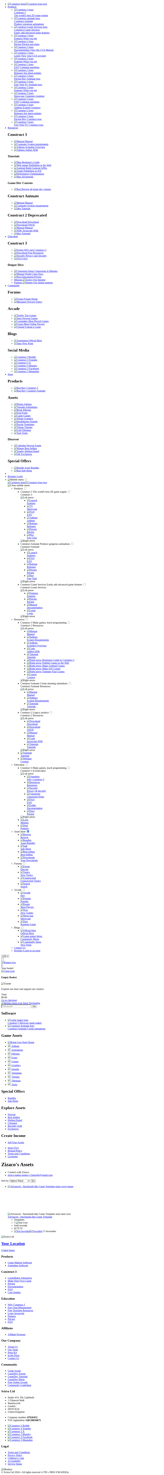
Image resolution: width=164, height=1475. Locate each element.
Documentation (15, 1286)
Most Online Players (34, 324)
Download (33, 222)
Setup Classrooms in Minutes (42, 271)
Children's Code (16, 1458)
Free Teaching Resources (20, 1310)
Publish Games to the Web (55, 663)
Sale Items (26, 470)
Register (12, 476)
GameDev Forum (16, 1373)
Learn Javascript (16, 1313)
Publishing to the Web (39, 165)
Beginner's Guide (30, 162)
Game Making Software (20, 1262)
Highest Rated (31, 451)
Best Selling (30, 448)
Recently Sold (15, 1126)
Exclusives (26, 454)
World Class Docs (33, 274)
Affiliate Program (16, 1334)
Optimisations (36, 173)
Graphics (28, 418)
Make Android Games (53, 665)
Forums (18, 863)
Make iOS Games (51, 668)
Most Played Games (38, 321)
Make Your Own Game (19, 1280)
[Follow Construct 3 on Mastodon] (26, 371)
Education (13, 236)
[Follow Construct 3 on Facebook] (26, 368)
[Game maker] (27, 482)
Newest (11, 1114)
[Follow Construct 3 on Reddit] (25, 357)
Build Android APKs (36, 168)
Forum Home (30, 299)
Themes (28, 427)
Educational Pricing (31, 277)
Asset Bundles (31, 467)
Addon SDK (31, 150)
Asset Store (20, 831)
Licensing (13, 1156)
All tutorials (27, 176)
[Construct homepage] (27, 4)
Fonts (24, 413)
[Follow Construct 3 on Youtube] (25, 360)
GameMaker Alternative (20, 1278)
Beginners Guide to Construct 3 (58, 660)
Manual (28, 141)
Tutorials (25, 208)
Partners (12, 1316)
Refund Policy (15, 1150)
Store (10, 374)
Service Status (15, 1464)
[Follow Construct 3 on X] (22, 362)
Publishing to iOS (32, 171)
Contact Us (19, 947)
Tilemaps (26, 430)
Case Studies (14, 1292)
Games (26, 415)
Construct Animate (45, 544)
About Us (13, 1346)
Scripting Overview (35, 147)
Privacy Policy (15, 1455)
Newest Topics (34, 301)
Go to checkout (9, 1000)
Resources (13, 127)
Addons (27, 404)
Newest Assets (33, 445)
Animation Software (18, 1265)
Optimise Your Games (53, 671)
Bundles (12, 1098)
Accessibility (14, 1461)
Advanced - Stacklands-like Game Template (30, 1216)
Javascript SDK (30, 230)
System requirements (37, 144)
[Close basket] (8, 971)
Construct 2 (34, 712)
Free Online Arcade (18, 1382)
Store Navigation (31, 1003)
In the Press (13, 1355)
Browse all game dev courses (36, 189)
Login (20, 476)
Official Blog (35, 340)
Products (12, 6)
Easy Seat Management (19, 1307)
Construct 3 (43, 491)
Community (14, 285)
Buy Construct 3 (29, 388)
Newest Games (30, 318)
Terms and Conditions (19, 1153)
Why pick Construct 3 (34, 250)
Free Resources (35, 253)
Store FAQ (13, 1148)
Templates (28, 424)
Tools (24, 433)
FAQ (25, 258)
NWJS (31, 225)
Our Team (13, 1349)
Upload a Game (32, 327)
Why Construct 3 (16, 1304)
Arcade (18, 889)
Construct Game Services (51, 584)
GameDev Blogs (16, 1379)
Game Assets (14, 1370)
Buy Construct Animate (33, 390)
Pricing (11, 1283)
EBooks (26, 410)
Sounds (33, 421)
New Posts (27, 343)
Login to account (31, 950)
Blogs (17, 927)
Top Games (30, 315)
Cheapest (12, 1123)
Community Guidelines (19, 1385)
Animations (31, 407)
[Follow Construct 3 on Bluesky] (25, 365)
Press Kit (12, 1352)
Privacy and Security (36, 255)
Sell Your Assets (16, 1142)
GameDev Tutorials (18, 1376)
